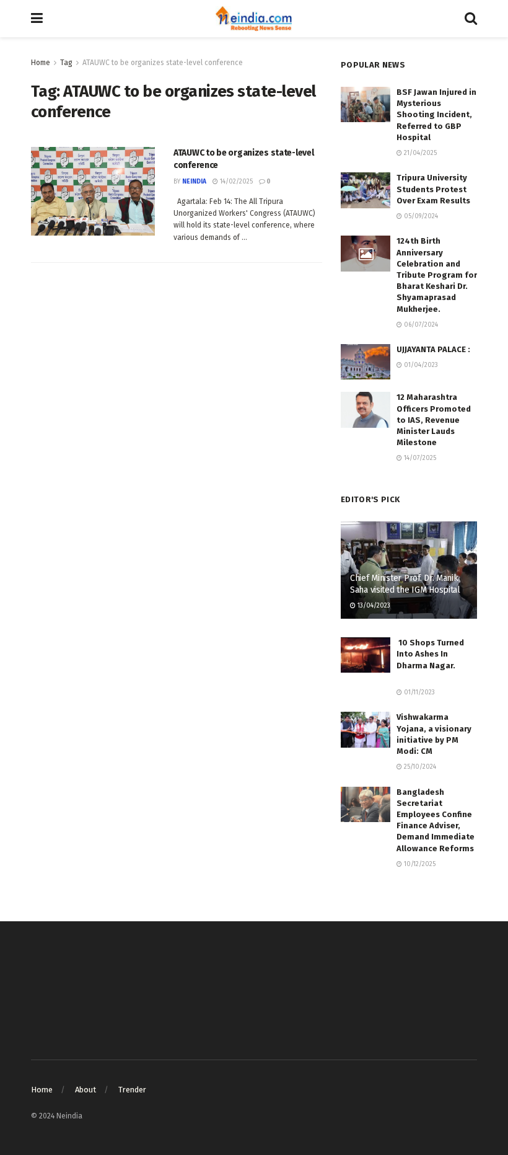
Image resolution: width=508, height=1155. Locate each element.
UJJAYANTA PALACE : (433, 349)
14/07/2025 (419, 458)
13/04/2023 (373, 605)
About (85, 1089)
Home (40, 62)
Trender (132, 1089)
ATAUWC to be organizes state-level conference (162, 62)
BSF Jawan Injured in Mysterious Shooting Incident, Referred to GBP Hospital (436, 114)
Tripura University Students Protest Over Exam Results (433, 189)
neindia (194, 181)
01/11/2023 (418, 692)
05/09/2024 (420, 216)
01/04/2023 (420, 365)
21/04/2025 (419, 153)
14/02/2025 (235, 181)
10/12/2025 (419, 864)
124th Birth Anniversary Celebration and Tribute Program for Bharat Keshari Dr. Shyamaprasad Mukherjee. (436, 274)
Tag (66, 62)
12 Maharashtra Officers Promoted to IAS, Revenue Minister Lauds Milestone (433, 419)
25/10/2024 (419, 767)
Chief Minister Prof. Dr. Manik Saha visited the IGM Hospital (405, 584)
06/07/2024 (420, 325)
